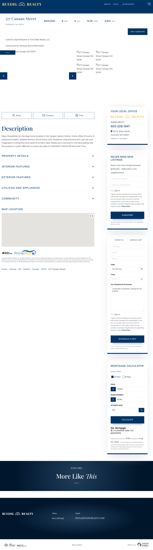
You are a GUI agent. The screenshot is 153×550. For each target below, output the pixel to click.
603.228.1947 (129, 4)
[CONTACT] (137, 31)
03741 (43, 269)
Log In (115, 4)
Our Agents (123, 138)
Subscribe (127, 215)
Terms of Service (120, 348)
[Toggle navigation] (144, 4)
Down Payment (117, 395)
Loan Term (116, 372)
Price (113, 384)
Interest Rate (117, 405)
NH (19, 269)
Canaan (35, 269)
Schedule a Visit (136, 240)
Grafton (26, 269)
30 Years (117, 377)
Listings (12, 269)
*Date (113, 265)
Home (4, 269)
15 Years (128, 377)
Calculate (127, 420)
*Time (113, 275)
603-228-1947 (120, 126)
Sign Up (107, 4)
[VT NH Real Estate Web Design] (138, 545)
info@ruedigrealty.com (89, 518)
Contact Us (114, 138)
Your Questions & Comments (121, 284)
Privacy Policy (125, 206)
